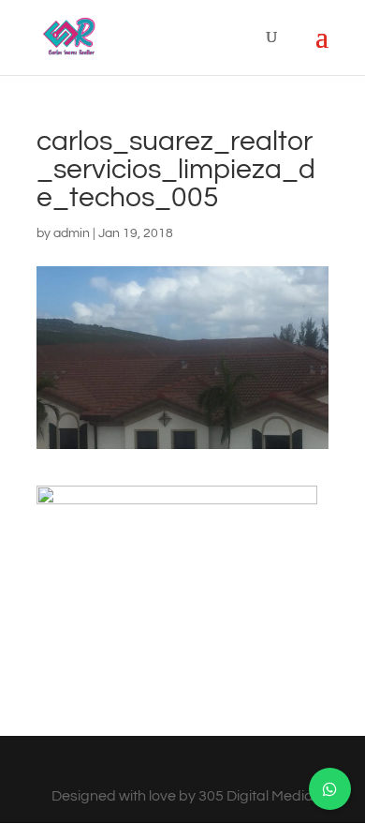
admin (71, 233)
